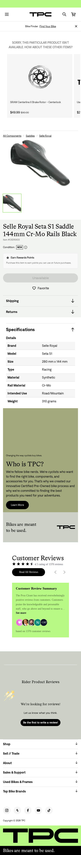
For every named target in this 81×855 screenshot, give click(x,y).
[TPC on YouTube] (38, 810)
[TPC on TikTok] (49, 810)
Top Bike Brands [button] (14, 791)
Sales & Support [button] (14, 772)
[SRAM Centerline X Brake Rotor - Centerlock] (39, 77)
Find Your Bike (48, 26)
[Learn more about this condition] (26, 247)
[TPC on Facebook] (28, 810)
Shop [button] (6, 744)
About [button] (7, 763)
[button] (76, 26)
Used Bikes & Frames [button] (18, 782)
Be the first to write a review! (40, 722)
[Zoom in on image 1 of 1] (40, 163)
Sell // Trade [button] (11, 753)
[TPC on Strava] (17, 810)
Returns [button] (11, 311)
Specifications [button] (20, 329)
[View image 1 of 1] (12, 203)
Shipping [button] (12, 301)
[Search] (64, 14)
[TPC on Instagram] (7, 810)
